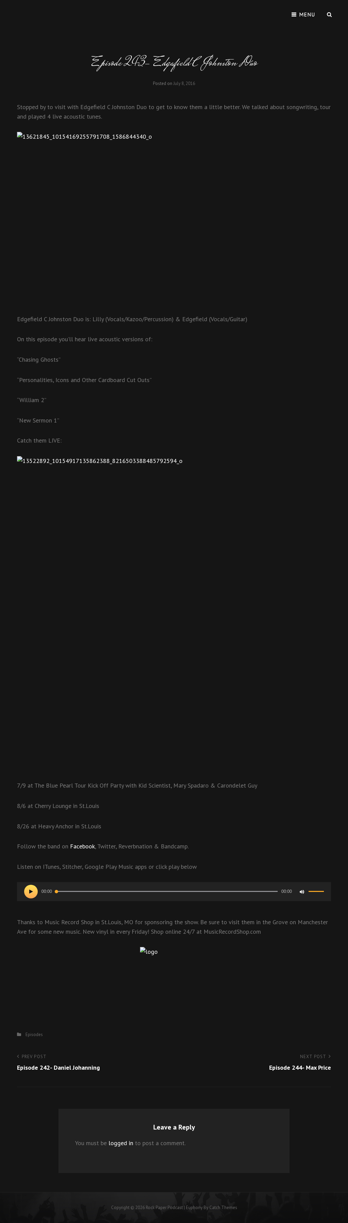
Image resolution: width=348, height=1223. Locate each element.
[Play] (31, 891)
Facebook (82, 846)
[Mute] (302, 891)
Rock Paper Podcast (164, 1207)
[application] (174, 891)
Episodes (34, 1034)
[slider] (316, 894)
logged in (120, 1143)
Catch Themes (223, 1207)
